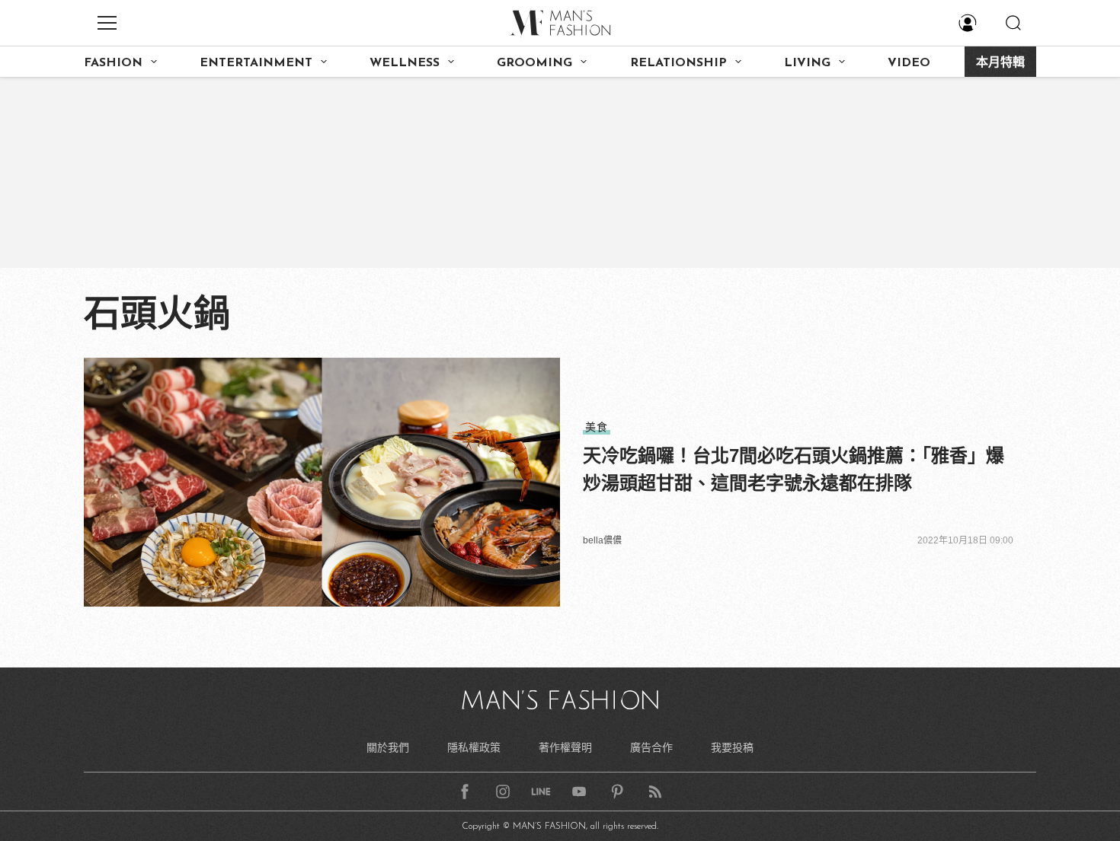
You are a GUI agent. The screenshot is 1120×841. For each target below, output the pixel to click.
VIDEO (909, 63)
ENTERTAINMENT (256, 63)
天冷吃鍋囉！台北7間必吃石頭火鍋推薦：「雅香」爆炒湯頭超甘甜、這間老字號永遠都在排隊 (793, 469)
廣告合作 (651, 747)
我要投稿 (732, 747)
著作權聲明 (565, 747)
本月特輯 (1000, 63)
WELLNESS (405, 63)
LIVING (807, 63)
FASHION (113, 63)
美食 (596, 427)
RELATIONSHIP (678, 63)
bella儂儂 (602, 540)
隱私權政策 (474, 747)
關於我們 (387, 747)
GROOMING (534, 63)
